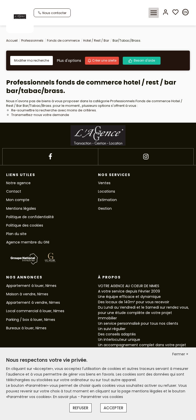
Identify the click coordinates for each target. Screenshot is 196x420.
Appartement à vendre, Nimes (33, 302)
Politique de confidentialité (30, 216)
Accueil (12, 40)
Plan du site (16, 233)
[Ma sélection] (175, 12)
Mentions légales (21, 208)
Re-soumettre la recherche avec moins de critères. (54, 110)
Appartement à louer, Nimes (31, 285)
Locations (106, 191)
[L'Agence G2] (20, 16)
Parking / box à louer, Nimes (30, 319)
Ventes (104, 182)
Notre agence (18, 182)
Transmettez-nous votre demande (40, 114)
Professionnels (32, 40)
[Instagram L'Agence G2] (146, 157)
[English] (185, 12)
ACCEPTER (113, 408)
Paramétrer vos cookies (102, 396)
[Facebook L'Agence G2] (50, 157)
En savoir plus (65, 396)
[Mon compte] (165, 12)
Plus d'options (69, 60)
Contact (13, 191)
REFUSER (80, 408)
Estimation (107, 199)
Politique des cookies (24, 225)
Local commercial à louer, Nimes (35, 310)
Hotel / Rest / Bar (96, 40)
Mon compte (17, 199)
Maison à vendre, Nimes (27, 294)
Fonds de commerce (63, 40)
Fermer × (180, 354)
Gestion (105, 208)
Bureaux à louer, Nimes (26, 328)
